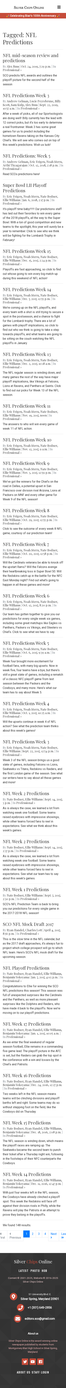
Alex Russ (13, 66)
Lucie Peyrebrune (41, 101)
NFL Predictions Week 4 (26, 703)
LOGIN (45, 1372)
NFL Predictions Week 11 (26, 406)
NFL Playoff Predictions (26, 968)
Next (54, 1234)
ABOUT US (23, 1372)
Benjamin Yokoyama (16, 977)
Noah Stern (54, 162)
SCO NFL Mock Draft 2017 (28, 924)
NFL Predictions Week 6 (26, 596)
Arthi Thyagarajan (15, 165)
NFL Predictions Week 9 (26, 463)
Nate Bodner (48, 196)
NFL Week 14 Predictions (27, 1174)
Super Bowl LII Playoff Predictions (24, 187)
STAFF (36, 1372)
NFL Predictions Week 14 (27, 289)
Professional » (12, 70)
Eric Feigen (37, 162)
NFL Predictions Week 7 (26, 544)
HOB (44, 1271)
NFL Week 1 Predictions (26, 889)
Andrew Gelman (17, 101)
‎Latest (24, 1271)
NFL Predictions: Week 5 (26, 156)
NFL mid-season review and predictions (30, 58)
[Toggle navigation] (59, 7)
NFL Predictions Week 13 (27, 354)
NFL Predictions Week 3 (26, 95)
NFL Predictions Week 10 (27, 440)
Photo (35, 1271)
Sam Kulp (17, 105)
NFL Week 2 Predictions (26, 793)
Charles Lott (33, 930)
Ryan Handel (15, 930)
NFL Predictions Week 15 (27, 251)
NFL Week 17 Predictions (27, 1024)
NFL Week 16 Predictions (27, 1075)
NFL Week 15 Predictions (27, 1123)
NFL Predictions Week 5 (26, 643)
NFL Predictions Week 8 (26, 510)
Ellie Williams (11, 200)
